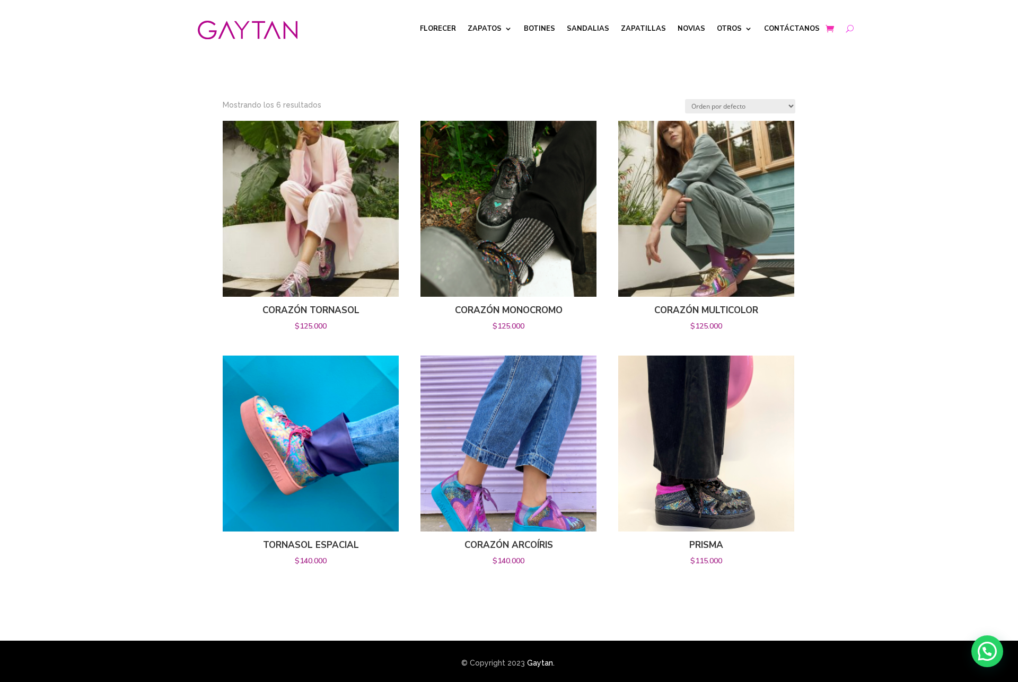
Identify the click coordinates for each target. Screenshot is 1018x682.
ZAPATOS (485, 29)
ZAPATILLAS (643, 29)
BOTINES (539, 29)
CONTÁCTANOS (792, 29)
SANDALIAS (588, 29)
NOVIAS (691, 29)
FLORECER (438, 29)
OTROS (729, 29)
